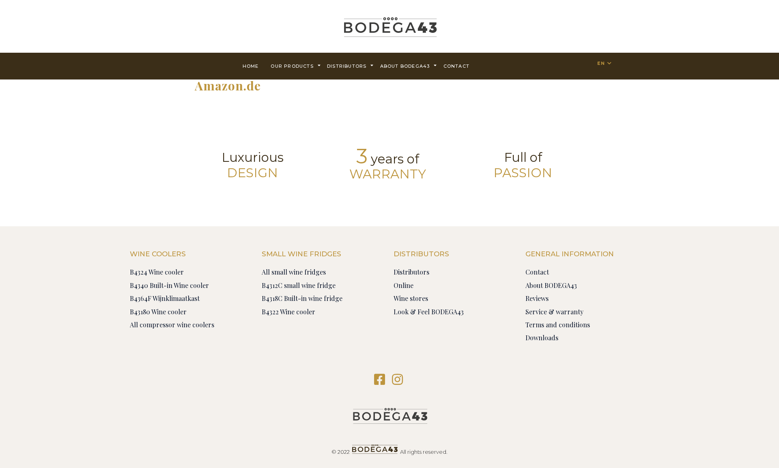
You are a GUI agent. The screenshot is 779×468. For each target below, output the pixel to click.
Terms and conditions (557, 324)
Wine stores (411, 298)
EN (601, 63)
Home (251, 66)
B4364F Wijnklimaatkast (165, 298)
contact (456, 66)
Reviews (537, 298)
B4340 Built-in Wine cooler (169, 285)
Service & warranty (554, 311)
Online (403, 285)
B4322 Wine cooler (288, 311)
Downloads (541, 337)
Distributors (346, 66)
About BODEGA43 (405, 66)
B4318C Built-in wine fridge (302, 298)
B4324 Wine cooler (157, 272)
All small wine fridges (294, 272)
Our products (292, 66)
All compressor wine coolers (172, 324)
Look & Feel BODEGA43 (429, 311)
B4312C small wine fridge (299, 285)
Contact (537, 272)
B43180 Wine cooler (158, 311)
